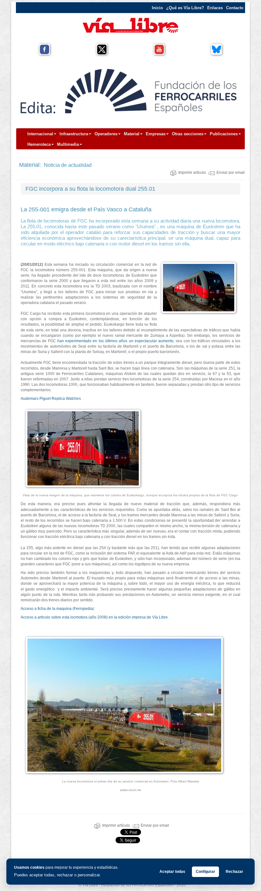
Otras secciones (187, 133)
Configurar (205, 871)
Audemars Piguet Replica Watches (51, 398)
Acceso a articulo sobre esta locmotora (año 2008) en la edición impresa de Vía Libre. (95, 617)
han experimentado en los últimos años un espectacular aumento (115, 341)
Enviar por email (230, 172)
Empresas (156, 133)
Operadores (106, 133)
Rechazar (234, 871)
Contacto (234, 7)
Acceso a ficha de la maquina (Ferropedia (57, 608)
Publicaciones (224, 133)
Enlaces (215, 7)
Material (131, 133)
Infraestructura (74, 133)
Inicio (157, 7)
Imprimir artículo (192, 172)
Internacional (40, 133)
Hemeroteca (39, 144)
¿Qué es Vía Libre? (185, 7)
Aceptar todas (172, 871)
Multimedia (68, 144)
